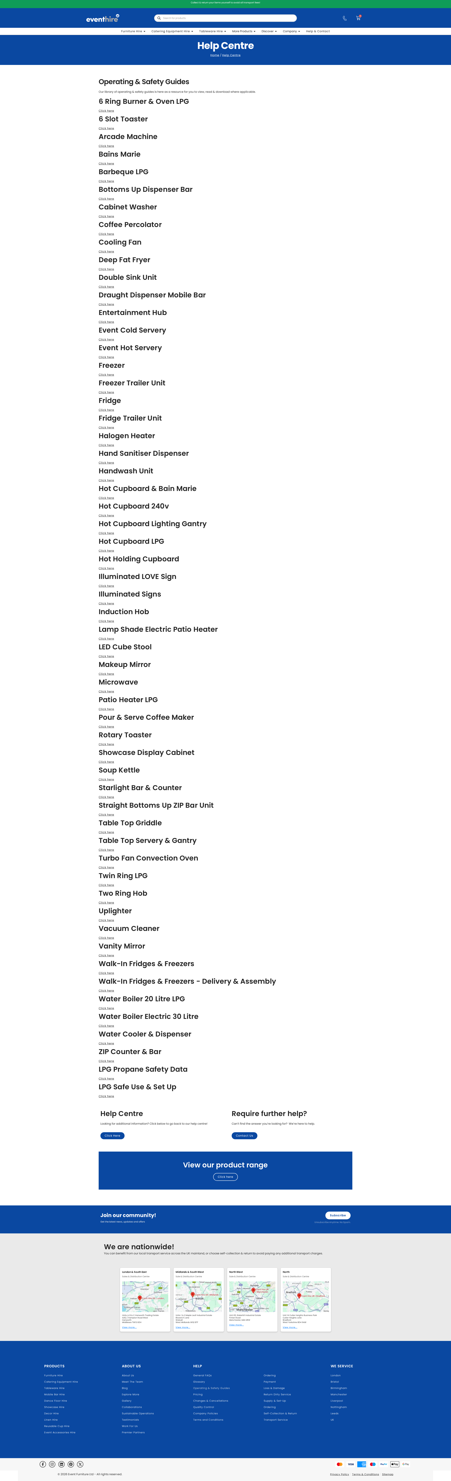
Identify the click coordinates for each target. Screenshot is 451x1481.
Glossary (199, 1382)
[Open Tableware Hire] (225, 31)
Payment (270, 1382)
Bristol (335, 1382)
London (336, 1375)
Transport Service (276, 1420)
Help (197, 1366)
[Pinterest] (71, 1464)
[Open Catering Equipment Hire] (192, 31)
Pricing (198, 1394)
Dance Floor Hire (55, 1401)
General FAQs (202, 1375)
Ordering (270, 1375)
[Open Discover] (275, 31)
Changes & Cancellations (210, 1401)
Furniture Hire (53, 1375)
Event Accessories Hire (60, 1432)
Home (214, 55)
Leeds (335, 1413)
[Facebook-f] (43, 1464)
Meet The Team (132, 1382)
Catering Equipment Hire (61, 1382)
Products (54, 1366)
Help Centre (231, 55)
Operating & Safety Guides (211, 1388)
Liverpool (337, 1401)
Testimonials (130, 1420)
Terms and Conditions (208, 1420)
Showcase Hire (54, 1407)
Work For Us (130, 1426)
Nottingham (339, 1407)
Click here (106, 111)
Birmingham (339, 1388)
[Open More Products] (254, 31)
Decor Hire (51, 1413)
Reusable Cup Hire (57, 1426)
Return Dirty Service (277, 1394)
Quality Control (203, 1407)
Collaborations (132, 1407)
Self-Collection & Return (280, 1413)
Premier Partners (133, 1432)
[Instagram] (52, 1464)
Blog (125, 1388)
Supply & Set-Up (275, 1401)
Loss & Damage (274, 1388)
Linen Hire (51, 1420)
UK (332, 1420)
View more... (129, 1327)
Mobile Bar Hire (54, 1394)
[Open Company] (299, 31)
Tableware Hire (54, 1388)
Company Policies (205, 1413)
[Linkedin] (61, 1464)
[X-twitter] (80, 1464)
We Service (342, 1366)
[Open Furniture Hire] (144, 31)
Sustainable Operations (138, 1413)
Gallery (127, 1401)
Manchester (339, 1394)
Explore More (130, 1394)
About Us (131, 1366)
